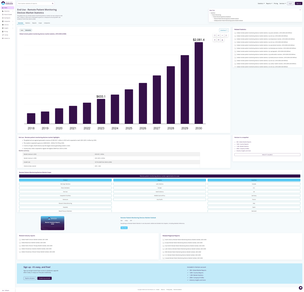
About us (163, 289)
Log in (290, 3)
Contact (157, 289)
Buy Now (124, 227)
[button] (213, 13)
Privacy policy (169, 289)
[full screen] (215, 35)
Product (65, 180)
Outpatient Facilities (65, 195)
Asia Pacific (160, 199)
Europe (160, 188)
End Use (65, 191)
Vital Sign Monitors (65, 184)
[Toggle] (210, 13)
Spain (253, 207)
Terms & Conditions (177, 289)
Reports (268, 3)
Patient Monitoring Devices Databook (222, 16)
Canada (254, 184)
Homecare (65, 199)
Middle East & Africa (159, 195)
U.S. (254, 188)
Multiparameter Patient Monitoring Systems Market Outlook (228, 20)
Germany (254, 195)
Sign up (298, 3)
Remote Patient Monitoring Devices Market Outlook (226, 18)
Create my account (44, 278)
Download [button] (223, 30)
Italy (254, 203)
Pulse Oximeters (65, 188)
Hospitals (65, 207)
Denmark (254, 211)
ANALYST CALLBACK (267, 154)
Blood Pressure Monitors (65, 211)
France (254, 199)
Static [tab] (22, 30)
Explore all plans (30, 278)
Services (282, 3)
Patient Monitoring (216, 15)
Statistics (260, 3)
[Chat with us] (300, 288)
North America (160, 191)
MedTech (213, 13)
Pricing (276, 3)
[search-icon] (53, 3)
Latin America (159, 184)
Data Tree (212, 10)
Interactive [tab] (28, 30)
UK (254, 191)
